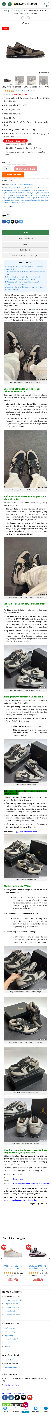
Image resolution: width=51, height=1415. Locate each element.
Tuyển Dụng (9, 1335)
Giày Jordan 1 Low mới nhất (25, 832)
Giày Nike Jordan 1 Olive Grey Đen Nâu (30, 200)
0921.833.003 (7, 1393)
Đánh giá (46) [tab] (25, 250)
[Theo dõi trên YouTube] (29, 1397)
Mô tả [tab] (25, 233)
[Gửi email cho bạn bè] (12, 222)
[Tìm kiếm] (10, 4)
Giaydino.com (18, 1179)
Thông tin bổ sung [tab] (25, 238)
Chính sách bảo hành (12, 1315)
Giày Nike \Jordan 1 (19, 188)
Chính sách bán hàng (12, 1339)
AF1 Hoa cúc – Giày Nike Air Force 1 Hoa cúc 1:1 (13, 1267)
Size (3, 162)
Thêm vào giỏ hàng (25, 169)
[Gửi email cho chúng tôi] (23, 1397)
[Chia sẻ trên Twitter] (8, 222)
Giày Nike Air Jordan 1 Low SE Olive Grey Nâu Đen (23, 198)
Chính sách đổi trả (11, 1311)
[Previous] (2, 1263)
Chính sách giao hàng (12, 1307)
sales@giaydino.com (11, 1385)
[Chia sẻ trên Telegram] (21, 222)
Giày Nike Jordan (23, 184)
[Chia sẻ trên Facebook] (4, 222)
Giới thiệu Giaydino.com (13, 1332)
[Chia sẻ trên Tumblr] (17, 222)
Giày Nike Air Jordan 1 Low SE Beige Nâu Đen (32, 190)
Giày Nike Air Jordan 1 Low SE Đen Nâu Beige (17, 193)
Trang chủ (8, 10)
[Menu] (4, 4)
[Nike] (6, 215)
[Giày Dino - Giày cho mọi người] (25, 4)
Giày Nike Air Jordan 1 (34, 188)
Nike (13, 206)
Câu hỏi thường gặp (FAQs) (15, 284)
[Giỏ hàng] (46, 4)
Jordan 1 (32, 184)
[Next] (49, 1263)
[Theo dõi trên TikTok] (17, 1397)
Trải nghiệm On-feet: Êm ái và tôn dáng (20, 279)
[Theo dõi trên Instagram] (11, 1397)
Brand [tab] (25, 244)
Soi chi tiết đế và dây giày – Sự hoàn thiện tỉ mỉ (22, 277)
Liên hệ (7, 1346)
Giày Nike (20, 10)
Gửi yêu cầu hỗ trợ (11, 1304)
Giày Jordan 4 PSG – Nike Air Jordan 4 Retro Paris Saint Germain (37, 1268)
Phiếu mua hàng (10, 1328)
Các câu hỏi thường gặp (13, 1300)
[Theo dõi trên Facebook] (5, 1397)
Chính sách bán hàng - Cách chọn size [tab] (25, 256)
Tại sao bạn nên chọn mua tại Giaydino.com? (22, 282)
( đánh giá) (20, 91)
